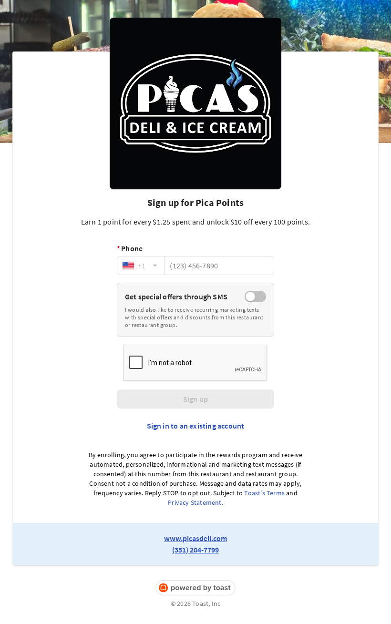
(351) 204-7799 (195, 549)
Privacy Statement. (195, 502)
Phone (130, 248)
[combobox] (141, 265)
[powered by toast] (195, 588)
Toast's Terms (264, 493)
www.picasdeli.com (195, 538)
